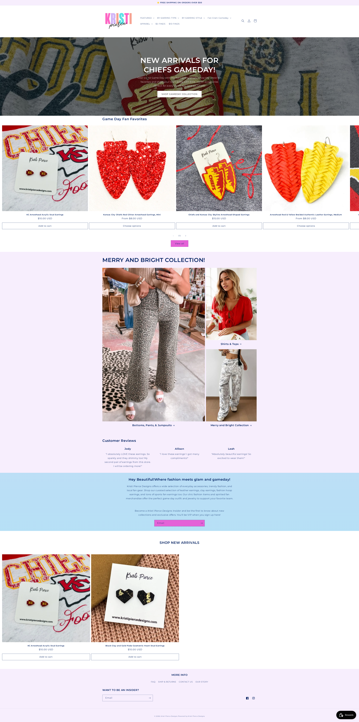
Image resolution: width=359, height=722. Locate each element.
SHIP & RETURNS (167, 682)
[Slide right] (186, 236)
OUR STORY (201, 682)
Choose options (132, 226)
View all (179, 243)
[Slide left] (173, 236)
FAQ (153, 682)
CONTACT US (186, 682)
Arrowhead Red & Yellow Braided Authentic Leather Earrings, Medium (306, 214)
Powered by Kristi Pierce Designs (191, 716)
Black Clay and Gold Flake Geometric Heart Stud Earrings (135, 646)
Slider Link (127, 449)
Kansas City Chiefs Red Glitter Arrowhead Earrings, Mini (132, 214)
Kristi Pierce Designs (169, 716)
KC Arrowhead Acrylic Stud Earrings (45, 214)
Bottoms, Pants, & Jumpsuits (152, 425)
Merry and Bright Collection (230, 425)
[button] (147, 18)
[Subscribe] (201, 523)
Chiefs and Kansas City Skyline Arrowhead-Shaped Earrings (219, 214)
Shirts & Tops (230, 344)
